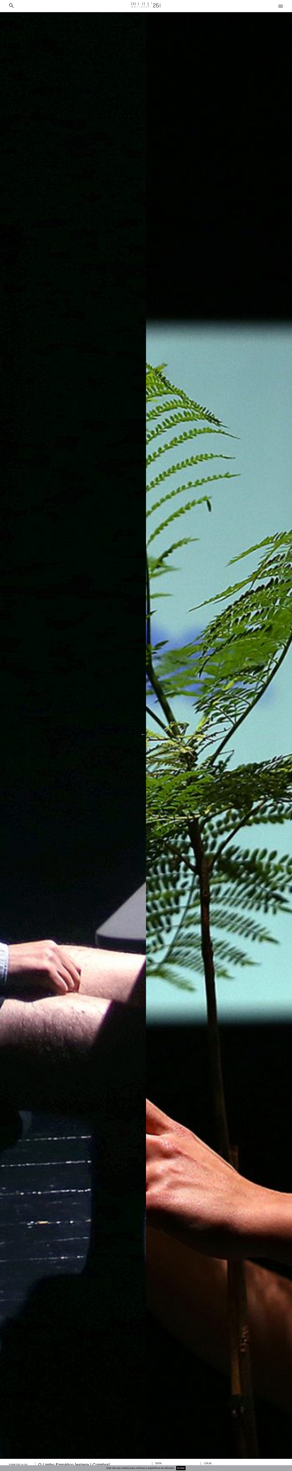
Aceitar (181, 1468)
